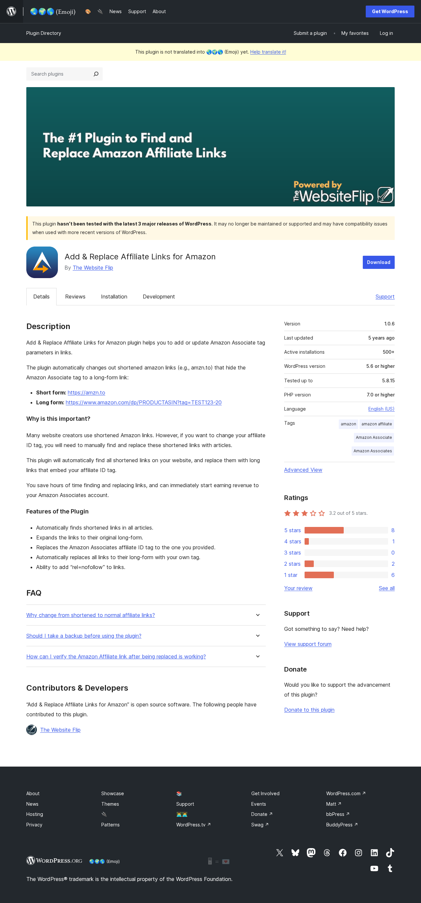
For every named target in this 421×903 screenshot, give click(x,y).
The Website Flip (93, 267)
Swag (260, 824)
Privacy (34, 824)
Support (385, 296)
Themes (110, 804)
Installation (114, 296)
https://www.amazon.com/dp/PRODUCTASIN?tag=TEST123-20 (144, 402)
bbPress (338, 814)
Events (258, 804)
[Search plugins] (96, 74)
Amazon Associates (373, 450)
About (32, 793)
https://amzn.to (86, 392)
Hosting (34, 814)
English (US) (381, 409)
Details (41, 296)
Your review (298, 588)
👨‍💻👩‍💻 (181, 814)
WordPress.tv (193, 824)
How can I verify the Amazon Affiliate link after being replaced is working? (116, 656)
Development (159, 296)
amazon (348, 423)
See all (387, 588)
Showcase (112, 793)
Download (378, 262)
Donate (262, 814)
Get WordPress (390, 11)
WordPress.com (346, 793)
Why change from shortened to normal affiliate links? (90, 615)
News (32, 804)
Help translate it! (268, 52)
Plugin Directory (43, 33)
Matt (334, 804)
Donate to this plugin (309, 709)
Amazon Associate (374, 437)
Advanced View (303, 469)
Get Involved (265, 793)
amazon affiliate (376, 423)
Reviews (75, 296)
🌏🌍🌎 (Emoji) (104, 861)
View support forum (308, 644)
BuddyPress (342, 824)
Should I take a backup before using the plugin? (83, 636)
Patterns (110, 824)
